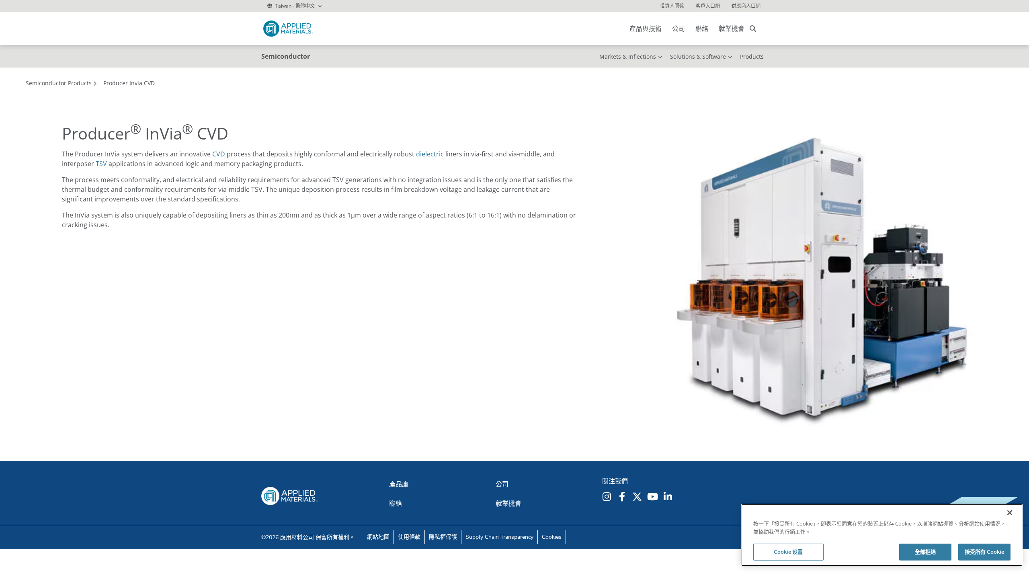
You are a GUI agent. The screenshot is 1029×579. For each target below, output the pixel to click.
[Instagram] (607, 496)
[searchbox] (753, 28)
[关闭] (1010, 513)
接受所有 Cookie (984, 551)
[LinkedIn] (668, 496)
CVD (218, 154)
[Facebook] (623, 496)
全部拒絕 (925, 551)
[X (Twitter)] (638, 496)
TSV (101, 163)
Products (752, 56)
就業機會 (731, 28)
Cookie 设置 (788, 551)
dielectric (430, 154)
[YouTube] (653, 496)
